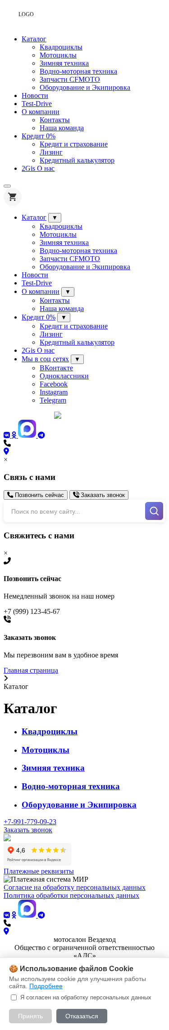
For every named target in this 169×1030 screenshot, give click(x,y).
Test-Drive (37, 103)
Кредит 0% (38, 136)
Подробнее (46, 986)
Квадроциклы (61, 47)
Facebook (54, 384)
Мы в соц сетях (45, 359)
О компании (40, 111)
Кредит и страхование (74, 144)
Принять (30, 1016)
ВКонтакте (56, 368)
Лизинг (51, 152)
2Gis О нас (38, 168)
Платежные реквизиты (39, 871)
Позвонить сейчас (38, 495)
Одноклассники (64, 376)
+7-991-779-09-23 (30, 822)
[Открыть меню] (7, 186)
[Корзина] (13, 197)
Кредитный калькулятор (77, 160)
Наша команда (62, 128)
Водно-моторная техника (78, 71)
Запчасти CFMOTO (70, 79)
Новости (35, 95)
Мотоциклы (58, 55)
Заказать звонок (102, 495)
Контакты (55, 120)
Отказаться (81, 1016)
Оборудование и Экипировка (85, 87)
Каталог (34, 39)
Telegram (53, 400)
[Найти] (154, 511)
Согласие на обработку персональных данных (75, 887)
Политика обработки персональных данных (71, 895)
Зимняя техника (64, 63)
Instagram (54, 392)
